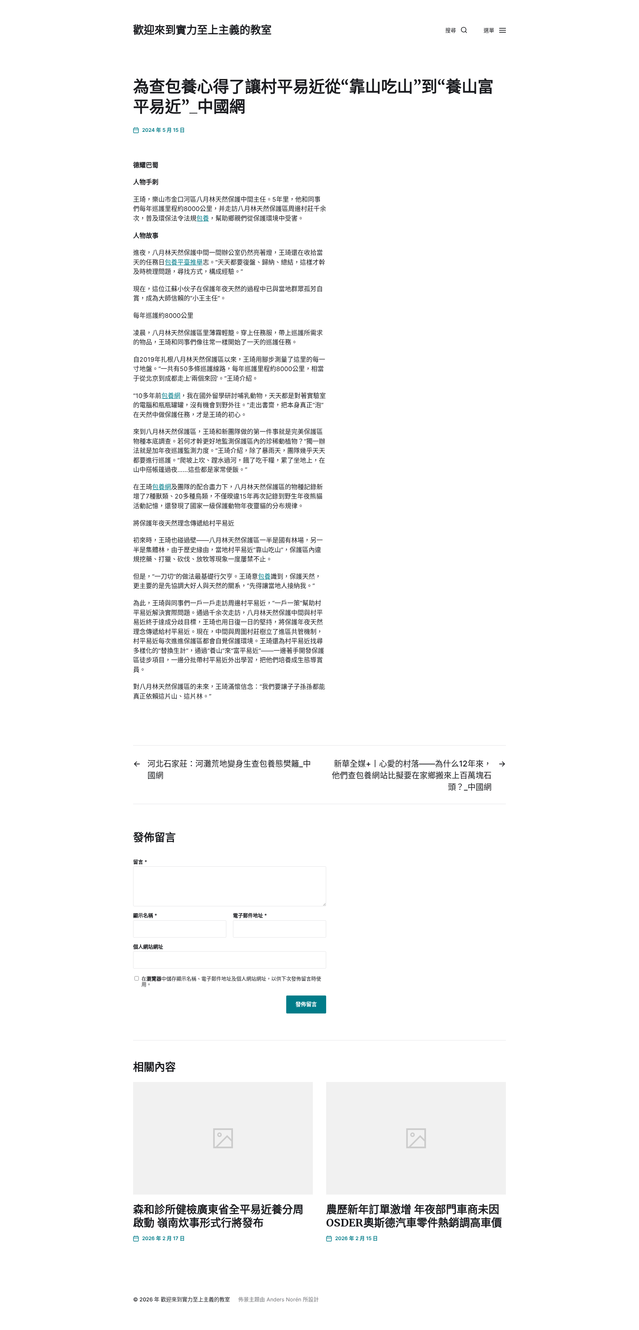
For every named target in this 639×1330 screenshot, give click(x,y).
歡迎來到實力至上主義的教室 (202, 30)
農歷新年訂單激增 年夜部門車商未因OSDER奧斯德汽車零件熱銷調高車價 (414, 1216)
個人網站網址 (148, 947)
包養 (202, 218)
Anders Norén (284, 1299)
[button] (456, 30)
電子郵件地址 (250, 916)
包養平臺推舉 (184, 262)
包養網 (170, 396)
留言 (140, 862)
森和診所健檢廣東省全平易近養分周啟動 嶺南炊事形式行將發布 (218, 1216)
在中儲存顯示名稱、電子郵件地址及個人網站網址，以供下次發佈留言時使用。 (231, 981)
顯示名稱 (145, 916)
